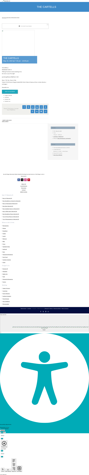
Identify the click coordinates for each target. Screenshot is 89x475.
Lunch (4, 236)
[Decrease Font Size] (2, 438)
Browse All (5, 268)
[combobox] (44, 323)
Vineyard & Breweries (8, 254)
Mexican (5, 238)
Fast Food (5, 257)
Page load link (3, 314)
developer (4, 17)
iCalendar (7, 97)
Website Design (23, 308)
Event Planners (6, 293)
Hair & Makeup (6, 301)
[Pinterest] (28, 179)
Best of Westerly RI (7, 198)
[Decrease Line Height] (2, 456)
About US (24, 184)
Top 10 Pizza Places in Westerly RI (11, 216)
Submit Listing (23, 192)
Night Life (5, 274)
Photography (6, 304)
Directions (23, 188)
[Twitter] (22, 179)
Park (4, 276)
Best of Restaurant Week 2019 (10, 203)
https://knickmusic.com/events (64, 138)
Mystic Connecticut (65, 308)
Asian (4, 262)
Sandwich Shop (6, 246)
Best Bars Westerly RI (8, 206)
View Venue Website (57, 155)
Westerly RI (60, 136)
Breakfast (5, 231)
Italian (4, 233)
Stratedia (29, 308)
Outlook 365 (7, 99)
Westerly (51, 308)
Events (4, 282)
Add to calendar (10, 91)
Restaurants (6, 225)
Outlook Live (7, 101)
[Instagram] (25, 179)
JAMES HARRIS (5, 121)
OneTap (7, 427)
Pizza (4, 244)
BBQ (4, 241)
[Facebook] (18, 179)
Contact (24, 190)
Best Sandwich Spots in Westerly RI (11, 208)
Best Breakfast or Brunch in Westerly (11, 201)
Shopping (5, 271)
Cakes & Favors (6, 288)
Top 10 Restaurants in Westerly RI (11, 219)
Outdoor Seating (7, 259)
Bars (4, 252)
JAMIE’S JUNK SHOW (7, 120)
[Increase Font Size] (2, 432)
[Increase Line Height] (2, 450)
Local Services (23, 186)
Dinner (4, 228)
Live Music (55, 136)
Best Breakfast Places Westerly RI (11, 214)
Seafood (5, 249)
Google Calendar (8, 95)
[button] (0, 332)
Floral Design (6, 298)
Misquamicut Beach (57, 308)
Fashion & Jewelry (7, 296)
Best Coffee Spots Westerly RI (10, 211)
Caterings (5, 291)
